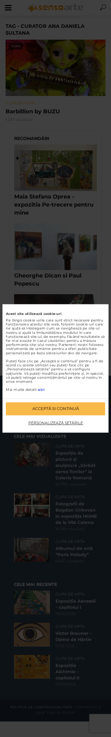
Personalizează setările (55, 423)
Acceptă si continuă (55, 408)
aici (41, 390)
